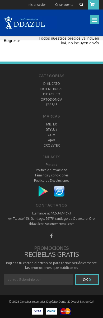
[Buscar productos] (82, 4)
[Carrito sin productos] (93, 5)
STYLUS (51, 130)
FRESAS (51, 105)
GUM (51, 135)
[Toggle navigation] (94, 19)
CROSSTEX (52, 145)
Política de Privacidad (51, 170)
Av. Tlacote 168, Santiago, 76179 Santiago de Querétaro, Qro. (51, 219)
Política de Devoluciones (51, 181)
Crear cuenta (64, 5)
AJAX (51, 140)
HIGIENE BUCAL (51, 89)
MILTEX (51, 124)
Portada (51, 165)
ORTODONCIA (51, 99)
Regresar (12, 40)
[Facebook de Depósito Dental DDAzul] (51, 235)
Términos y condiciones (51, 175)
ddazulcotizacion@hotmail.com (51, 224)
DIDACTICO (51, 94)
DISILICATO (51, 84)
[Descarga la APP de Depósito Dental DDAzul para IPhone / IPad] (59, 191)
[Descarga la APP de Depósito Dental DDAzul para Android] (46, 191)
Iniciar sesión (37, 5)
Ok (86, 279)
